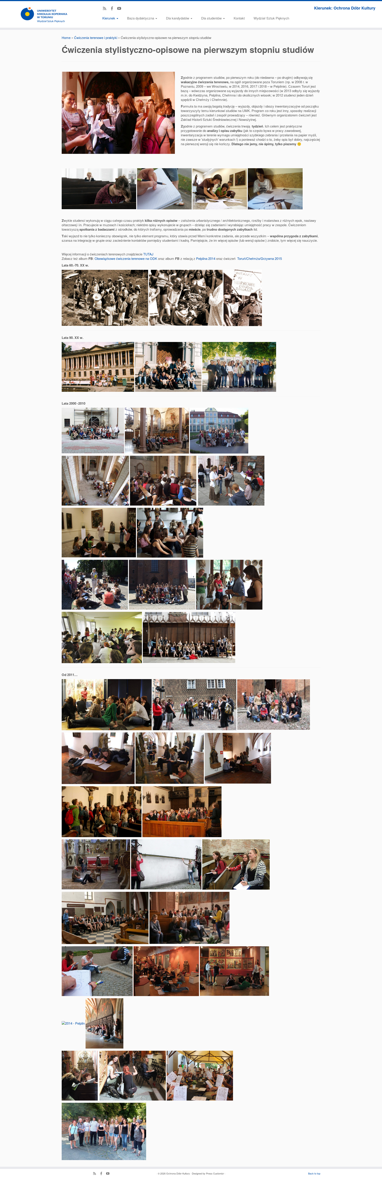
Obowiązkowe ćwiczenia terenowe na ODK (126, 258)
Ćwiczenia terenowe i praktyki (95, 37)
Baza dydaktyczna (141, 18)
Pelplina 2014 (205, 258)
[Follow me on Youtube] (120, 9)
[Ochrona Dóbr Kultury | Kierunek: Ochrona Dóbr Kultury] (44, 14)
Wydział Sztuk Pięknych (271, 18)
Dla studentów (212, 18)
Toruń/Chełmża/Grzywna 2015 (259, 258)
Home (66, 37)
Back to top (314, 1173)
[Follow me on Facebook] (113, 9)
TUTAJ (148, 254)
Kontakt (239, 18)
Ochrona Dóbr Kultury (178, 1173)
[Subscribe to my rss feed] (106, 9)
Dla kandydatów (178, 18)
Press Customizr (215, 1173)
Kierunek (109, 18)
